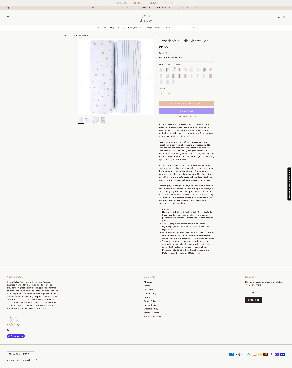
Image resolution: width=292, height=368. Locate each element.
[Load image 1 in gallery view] (116, 77)
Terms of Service (151, 313)
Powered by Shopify (29, 360)
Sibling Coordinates (153, 28)
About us (148, 282)
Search (147, 286)
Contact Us (149, 297)
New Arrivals (101, 28)
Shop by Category (117, 28)
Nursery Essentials (134, 28)
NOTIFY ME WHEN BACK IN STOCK (186, 103)
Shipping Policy (151, 309)
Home (64, 35)
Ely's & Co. (166, 53)
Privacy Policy (150, 305)
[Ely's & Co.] (146, 17)
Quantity (163, 88)
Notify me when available (289, 184)
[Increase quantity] (170, 93)
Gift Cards (168, 28)
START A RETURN (152, 316)
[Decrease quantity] (161, 93)
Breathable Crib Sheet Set (79, 35)
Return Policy (150, 301)
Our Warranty (150, 293)
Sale (193, 28)
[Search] (8, 17)
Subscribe (253, 300)
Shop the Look (182, 28)
